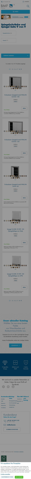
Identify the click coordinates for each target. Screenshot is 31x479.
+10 (15, 224)
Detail (24, 108)
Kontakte (3, 399)
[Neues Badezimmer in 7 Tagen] (15, 17)
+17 (15, 90)
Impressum (3, 403)
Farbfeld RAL (11, 407)
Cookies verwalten (5, 474)
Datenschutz (3, 405)
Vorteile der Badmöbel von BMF (20, 401)
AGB (2, 401)
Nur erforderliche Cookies (7, 477)
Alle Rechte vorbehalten (18, 451)
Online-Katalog (12, 405)
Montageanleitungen (13, 400)
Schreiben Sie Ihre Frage (12, 429)
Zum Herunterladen (13, 403)
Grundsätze (3, 407)
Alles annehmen (19, 477)
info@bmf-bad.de (11, 425)
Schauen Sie (15, 345)
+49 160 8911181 (6, 1)
